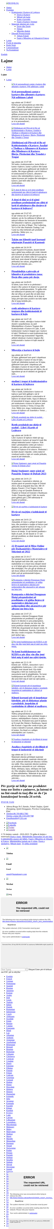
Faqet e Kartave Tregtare (27, 22)
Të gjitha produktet (29, 844)
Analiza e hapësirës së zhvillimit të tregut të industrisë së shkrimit (30, 748)
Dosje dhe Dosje (24, 26)
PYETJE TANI (7, 802)
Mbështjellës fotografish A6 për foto (37, 836)
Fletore (20, 29)
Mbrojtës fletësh (23, 31)
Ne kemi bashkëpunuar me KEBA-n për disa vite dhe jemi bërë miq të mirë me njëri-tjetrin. (29, 654)
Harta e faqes (15, 836)
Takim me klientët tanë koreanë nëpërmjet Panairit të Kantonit (28, 241)
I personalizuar (12, 47)
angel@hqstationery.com (16, 874)
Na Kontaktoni (12, 50)
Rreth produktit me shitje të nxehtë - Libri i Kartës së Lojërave (26, 427)
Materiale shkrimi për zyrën (23, 24)
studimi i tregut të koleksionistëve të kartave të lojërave (29, 383)
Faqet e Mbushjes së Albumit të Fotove (33, 38)
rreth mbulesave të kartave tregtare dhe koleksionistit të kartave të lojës (27, 311)
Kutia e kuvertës (23, 19)
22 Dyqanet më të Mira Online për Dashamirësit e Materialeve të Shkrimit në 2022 (29, 548)
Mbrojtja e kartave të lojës (26, 350)
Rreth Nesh (11, 45)
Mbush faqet (15, 844)
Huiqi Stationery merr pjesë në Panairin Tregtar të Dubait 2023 (29, 472)
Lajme (9, 40)
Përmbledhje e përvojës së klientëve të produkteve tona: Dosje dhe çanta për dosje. (27, 274)
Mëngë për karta (23, 17)
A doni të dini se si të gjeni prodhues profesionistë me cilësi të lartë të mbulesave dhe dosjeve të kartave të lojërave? (30, 204)
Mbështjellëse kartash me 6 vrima (23, 841)
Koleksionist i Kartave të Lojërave (26, 12)
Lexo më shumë (18, 124)
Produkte (10, 10)
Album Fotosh (23, 36)
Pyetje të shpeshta (13, 43)
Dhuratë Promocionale (21, 33)
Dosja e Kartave (23, 15)
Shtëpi (9, 8)
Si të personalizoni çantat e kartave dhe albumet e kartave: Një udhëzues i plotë (28, 94)
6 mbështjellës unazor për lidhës (14, 839)
